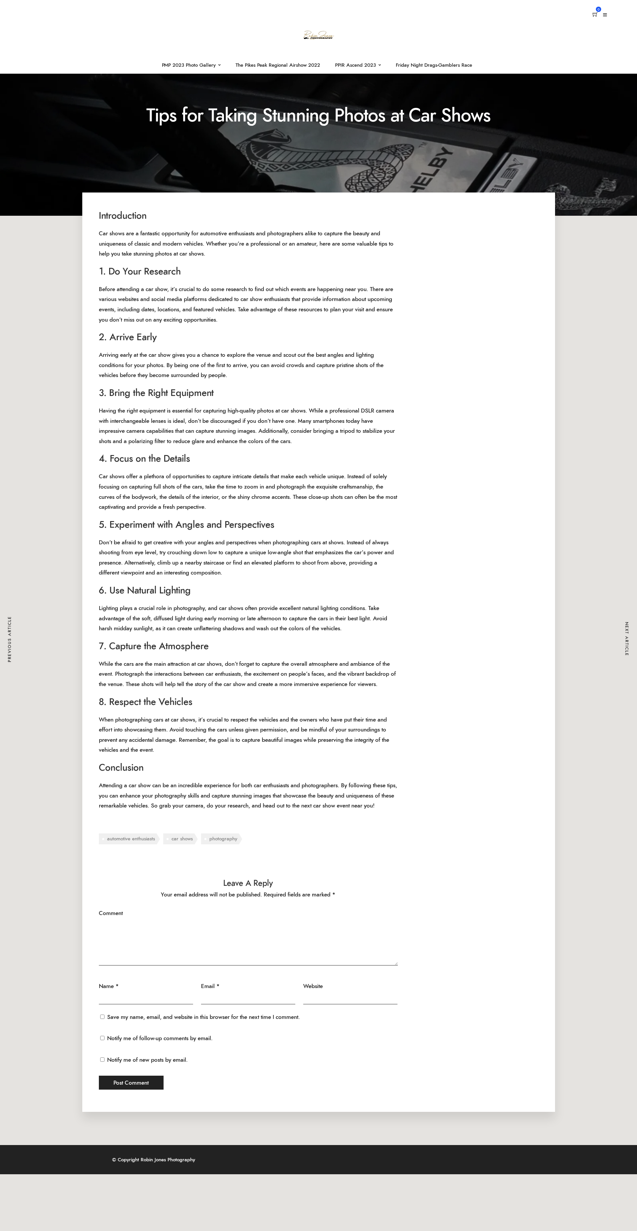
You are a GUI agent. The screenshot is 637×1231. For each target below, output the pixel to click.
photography (223, 838)
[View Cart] (595, 15)
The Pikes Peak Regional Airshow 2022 (278, 65)
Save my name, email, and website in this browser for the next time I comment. (203, 1017)
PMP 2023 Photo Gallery (189, 65)
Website (313, 986)
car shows (182, 838)
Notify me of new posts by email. (147, 1060)
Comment (111, 913)
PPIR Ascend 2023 (355, 65)
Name (106, 986)
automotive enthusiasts (131, 838)
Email (208, 986)
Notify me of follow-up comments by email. (160, 1038)
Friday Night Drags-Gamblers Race (434, 65)
